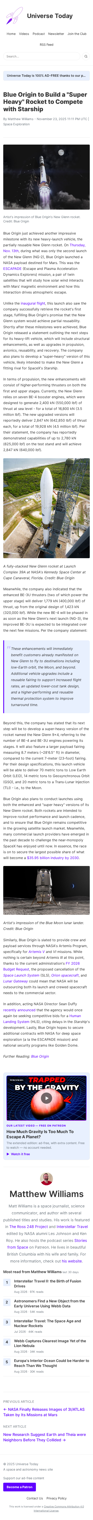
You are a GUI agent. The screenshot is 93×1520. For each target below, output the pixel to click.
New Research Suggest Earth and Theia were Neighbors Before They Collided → (44, 1437)
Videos (24, 34)
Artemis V (37, 951)
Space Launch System (21, 975)
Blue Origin (40, 1056)
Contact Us (35, 1498)
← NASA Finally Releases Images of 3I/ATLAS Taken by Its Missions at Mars (44, 1412)
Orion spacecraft (65, 975)
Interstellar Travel (72, 1226)
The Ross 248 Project (28, 1226)
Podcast (39, 34)
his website (72, 1261)
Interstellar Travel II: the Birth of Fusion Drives (47, 1283)
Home (11, 34)
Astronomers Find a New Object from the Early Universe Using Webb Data (49, 1303)
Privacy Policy (56, 1498)
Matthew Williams (21, 119)
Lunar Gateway (15, 981)
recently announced (19, 1010)
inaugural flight (33, 303)
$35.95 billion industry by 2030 (53, 858)
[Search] (86, 56)
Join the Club (77, 34)
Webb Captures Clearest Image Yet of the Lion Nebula (50, 1343)
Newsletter (56, 34)
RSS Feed (46, 44)
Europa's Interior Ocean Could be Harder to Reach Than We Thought (51, 1363)
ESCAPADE (12, 268)
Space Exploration (16, 124)
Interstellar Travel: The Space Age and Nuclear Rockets (47, 1323)
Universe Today (50, 16)
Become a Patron (19, 1487)
